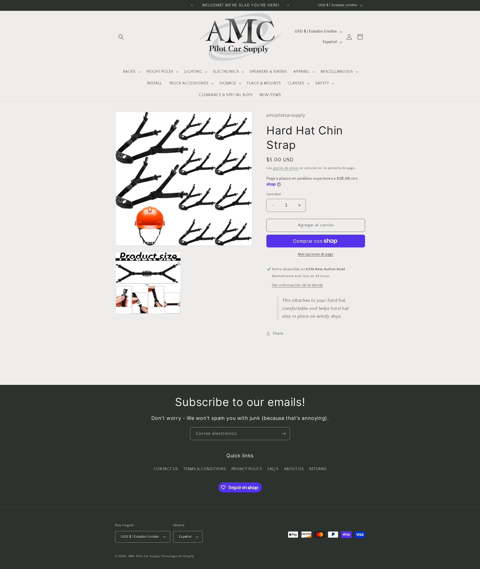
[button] (121, 37)
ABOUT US (294, 469)
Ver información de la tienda (297, 285)
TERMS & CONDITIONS (204, 469)
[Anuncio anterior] (192, 5)
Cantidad (273, 194)
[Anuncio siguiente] (288, 5)
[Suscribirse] (284, 433)
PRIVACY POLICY (246, 469)
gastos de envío (286, 168)
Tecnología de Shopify (177, 556)
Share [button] (278, 333)
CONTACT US (166, 469)
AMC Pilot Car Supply (144, 556)
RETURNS (317, 469)
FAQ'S (273, 469)
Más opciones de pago (315, 254)
